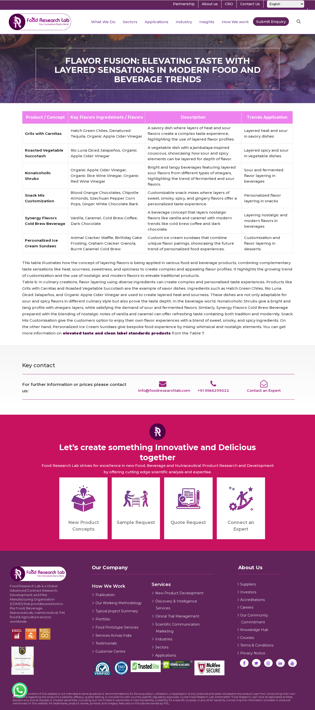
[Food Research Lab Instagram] (268, 663)
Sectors (161, 647)
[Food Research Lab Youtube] (292, 663)
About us (210, 4)
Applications (165, 655)
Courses (247, 637)
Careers (246, 607)
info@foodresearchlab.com (164, 390)
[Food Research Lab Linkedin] (280, 663)
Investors (248, 592)
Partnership (184, 4)
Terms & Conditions (256, 645)
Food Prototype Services (116, 627)
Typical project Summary (116, 611)
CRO (229, 4)
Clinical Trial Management (177, 616)
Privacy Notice (252, 653)
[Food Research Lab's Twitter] (256, 663)
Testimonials (106, 643)
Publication (105, 595)
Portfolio (102, 619)
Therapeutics (166, 663)
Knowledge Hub (254, 630)
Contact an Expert (264, 390)
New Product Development (179, 593)
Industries (163, 639)
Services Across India (113, 635)
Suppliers (248, 584)
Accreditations (252, 600)
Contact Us (250, 4)
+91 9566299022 (213, 390)
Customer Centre (110, 651)
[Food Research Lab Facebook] (244, 663)
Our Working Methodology (118, 603)
